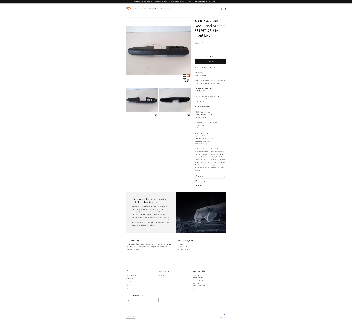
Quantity (197, 46)
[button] (143, 9)
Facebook (162, 275)
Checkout (211, 61)
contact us (156, 222)
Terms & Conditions (131, 275)
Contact (195, 290)
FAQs (127, 288)
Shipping (197, 43)
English (129, 316)
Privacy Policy (130, 282)
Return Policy (130, 278)
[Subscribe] (156, 300)
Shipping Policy (130, 285)
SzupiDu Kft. (223, 317)
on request (135, 249)
